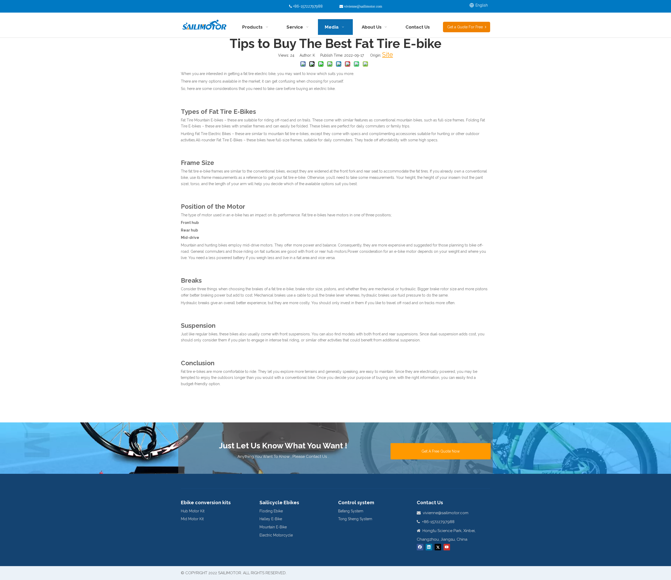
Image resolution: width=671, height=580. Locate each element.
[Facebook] (420, 547)
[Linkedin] (429, 547)
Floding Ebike (271, 511)
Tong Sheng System (355, 519)
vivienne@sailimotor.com (445, 513)
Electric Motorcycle (276, 535)
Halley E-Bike (270, 519)
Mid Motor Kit (192, 519)
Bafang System (350, 511)
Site (387, 54)
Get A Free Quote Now (440, 451)
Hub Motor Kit (192, 511)
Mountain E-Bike (273, 527)
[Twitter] (438, 547)
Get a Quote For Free (466, 27)
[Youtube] (446, 547)
